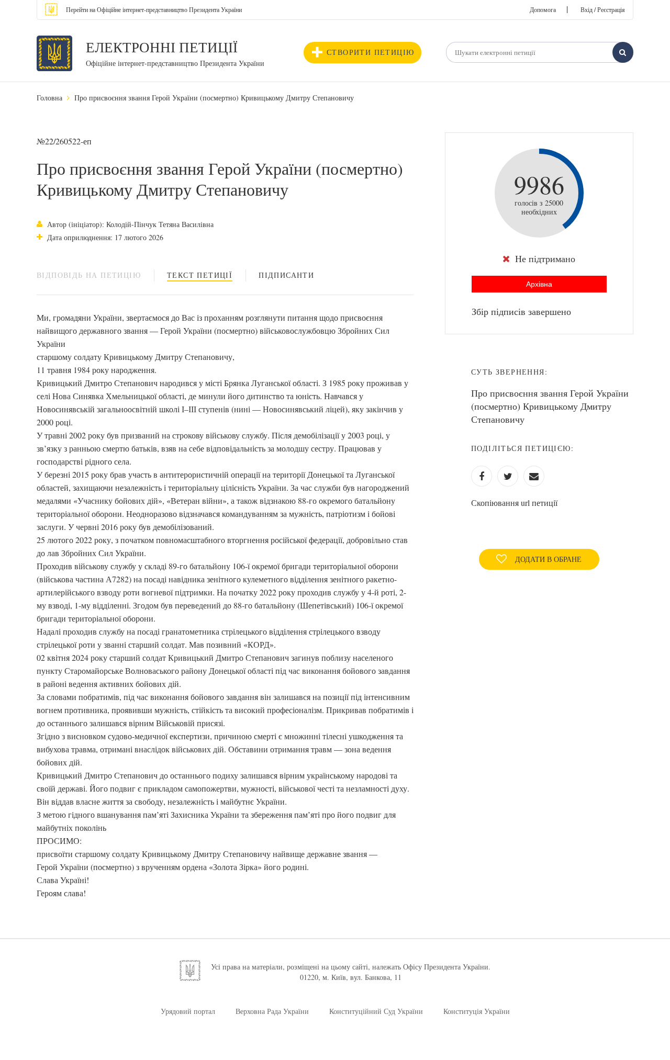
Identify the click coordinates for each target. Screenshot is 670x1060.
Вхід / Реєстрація (602, 9)
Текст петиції (199, 275)
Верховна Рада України (272, 1011)
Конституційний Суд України (376, 1011)
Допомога (543, 9)
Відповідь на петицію (89, 275)
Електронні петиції (162, 47)
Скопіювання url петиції (514, 502)
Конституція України (476, 1011)
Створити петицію (370, 52)
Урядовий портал (188, 1011)
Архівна (539, 284)
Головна (49, 98)
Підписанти (286, 275)
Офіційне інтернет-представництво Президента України (175, 63)
